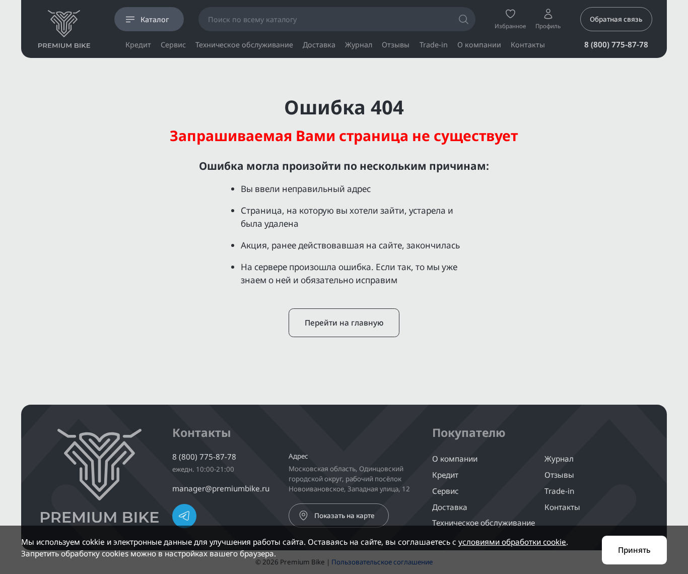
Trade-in (434, 44)
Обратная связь (616, 19)
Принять (634, 550)
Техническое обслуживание (244, 44)
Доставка (319, 44)
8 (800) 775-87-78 (616, 44)
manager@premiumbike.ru (220, 488)
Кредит (138, 44)
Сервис (173, 44)
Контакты (528, 44)
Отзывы (395, 44)
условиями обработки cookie (512, 542)
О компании (479, 44)
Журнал (358, 44)
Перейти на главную (344, 322)
